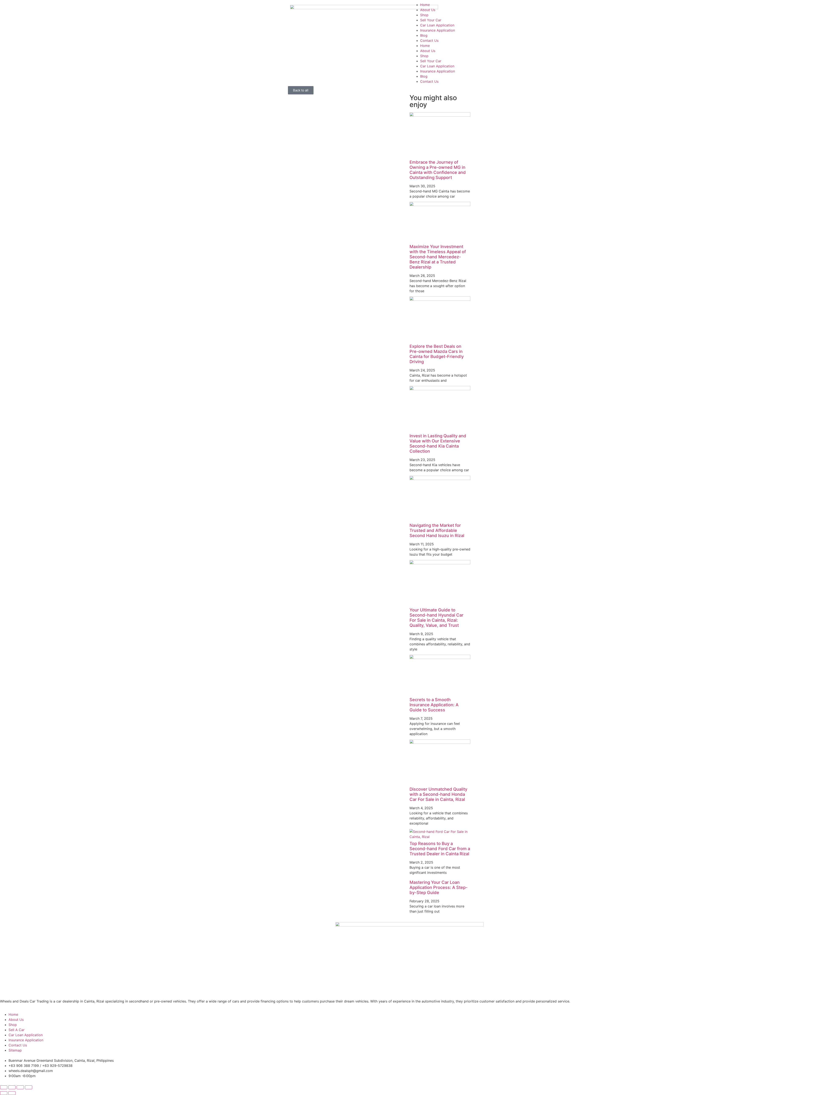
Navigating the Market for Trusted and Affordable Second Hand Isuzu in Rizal (437, 530)
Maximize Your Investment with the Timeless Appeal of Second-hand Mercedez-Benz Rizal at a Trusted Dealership (438, 257)
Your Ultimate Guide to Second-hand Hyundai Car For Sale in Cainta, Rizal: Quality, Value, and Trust (436, 617)
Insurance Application (437, 30)
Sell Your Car (430, 20)
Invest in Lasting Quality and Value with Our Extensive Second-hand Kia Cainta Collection (438, 443)
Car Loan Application (437, 25)
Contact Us (429, 40)
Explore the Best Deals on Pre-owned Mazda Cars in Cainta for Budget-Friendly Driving (437, 354)
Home (425, 5)
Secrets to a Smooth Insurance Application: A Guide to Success (434, 704)
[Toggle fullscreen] (12, 1087)
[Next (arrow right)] (12, 1093)
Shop (424, 15)
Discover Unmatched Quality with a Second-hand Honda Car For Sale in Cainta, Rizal (438, 794)
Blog (423, 35)
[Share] (20, 1087)
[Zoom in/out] (3, 1087)
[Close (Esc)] (28, 1087)
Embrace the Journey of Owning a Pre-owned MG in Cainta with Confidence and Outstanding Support (438, 170)
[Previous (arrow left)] (3, 1093)
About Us (427, 10)
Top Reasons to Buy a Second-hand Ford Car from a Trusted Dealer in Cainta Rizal (440, 848)
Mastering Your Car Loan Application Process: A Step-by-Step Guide (439, 887)
